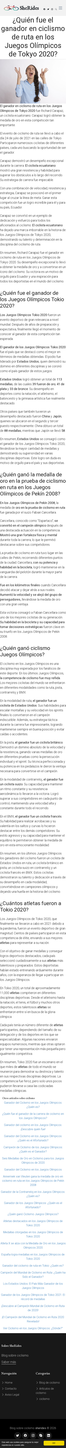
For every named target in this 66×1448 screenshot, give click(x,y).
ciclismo (44, 1399)
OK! (53, 1443)
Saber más (8, 1362)
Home (8, 1382)
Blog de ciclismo (49, 1382)
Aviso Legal (11, 1394)
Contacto (10, 1388)
